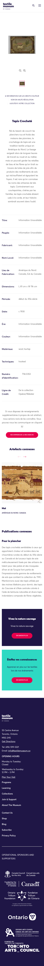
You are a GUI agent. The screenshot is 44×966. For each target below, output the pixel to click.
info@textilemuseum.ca (19, 751)
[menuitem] (22, 783)
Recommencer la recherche (22, 435)
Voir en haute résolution (22, 100)
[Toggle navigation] (33, 5)
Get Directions (8, 742)
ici (22, 426)
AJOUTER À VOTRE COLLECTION (22, 103)
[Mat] (22, 482)
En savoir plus (22, 635)
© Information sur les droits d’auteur (22, 96)
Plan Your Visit (8, 777)
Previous (19, 456)
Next (24, 456)
